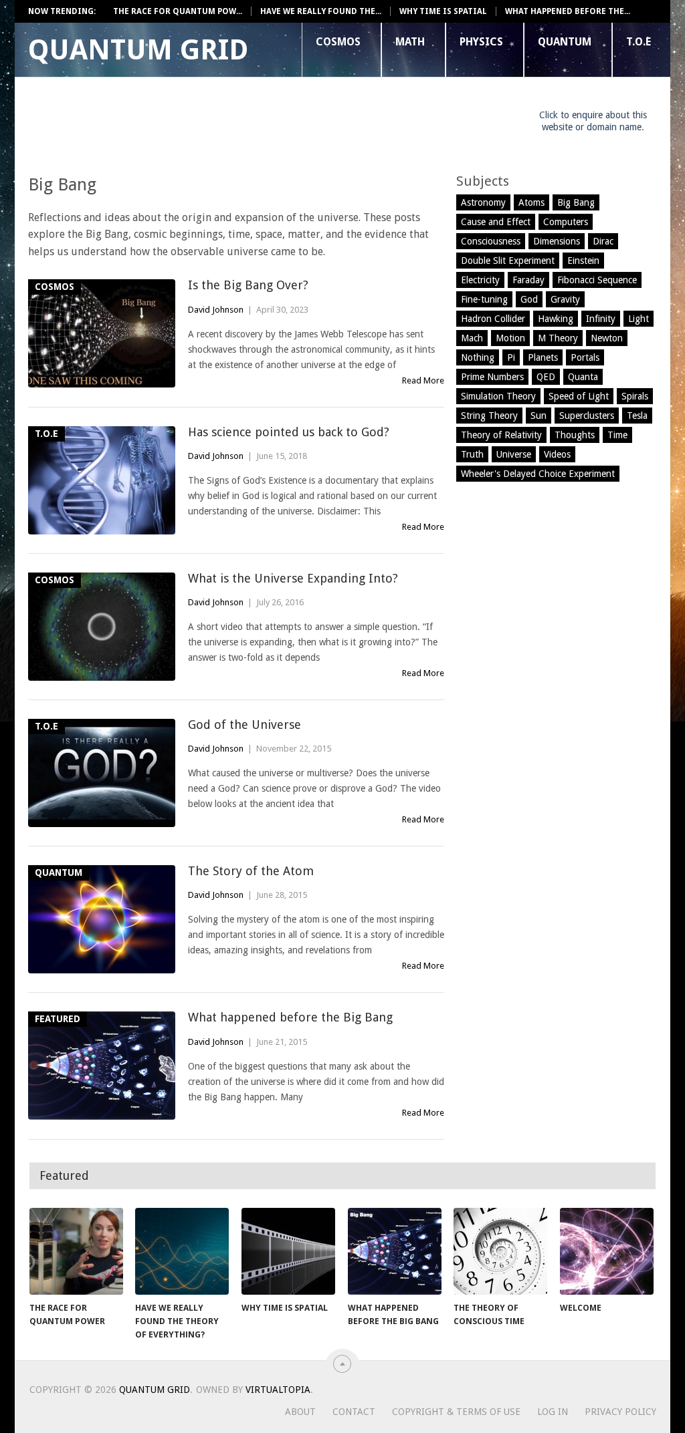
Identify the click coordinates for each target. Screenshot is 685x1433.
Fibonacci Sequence (597, 280)
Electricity (480, 280)
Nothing (477, 357)
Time (617, 435)
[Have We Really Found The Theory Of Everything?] (182, 1251)
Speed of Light (579, 396)
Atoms (531, 202)
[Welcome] (607, 1251)
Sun (538, 415)
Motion (510, 338)
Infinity (600, 318)
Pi (511, 357)
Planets (543, 357)
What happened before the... (567, 11)
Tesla (637, 415)
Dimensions (556, 241)
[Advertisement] (271, 124)
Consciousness (490, 241)
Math (410, 41)
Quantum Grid (138, 50)
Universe (513, 454)
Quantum (564, 41)
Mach (472, 338)
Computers (565, 221)
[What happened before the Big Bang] (395, 1251)
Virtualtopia (278, 1389)
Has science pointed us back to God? (288, 432)
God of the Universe (244, 725)
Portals (585, 357)
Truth (472, 454)
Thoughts (575, 435)
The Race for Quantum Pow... (177, 11)
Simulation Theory (498, 396)
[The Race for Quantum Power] (76, 1251)
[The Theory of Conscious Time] (500, 1251)
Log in (552, 1411)
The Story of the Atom (251, 871)
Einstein (583, 260)
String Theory (489, 415)
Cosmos (338, 41)
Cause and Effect (495, 221)
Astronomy (483, 202)
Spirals (634, 396)
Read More (423, 380)
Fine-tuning (484, 299)
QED (545, 376)
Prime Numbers (492, 376)
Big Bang (576, 202)
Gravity (565, 299)
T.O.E (638, 41)
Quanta (583, 376)
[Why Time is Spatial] (288, 1251)
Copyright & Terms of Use (456, 1411)
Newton (607, 338)
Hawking (555, 318)
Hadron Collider (493, 318)
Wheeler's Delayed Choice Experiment (538, 473)
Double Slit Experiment (508, 260)
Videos (557, 454)
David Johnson (215, 310)
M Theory (558, 338)
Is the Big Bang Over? (248, 285)
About (300, 1411)
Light (638, 318)
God (529, 299)
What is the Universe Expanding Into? (293, 578)
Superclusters (586, 415)
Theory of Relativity (501, 435)
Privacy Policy (620, 1411)
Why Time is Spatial (443, 11)
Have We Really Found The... (320, 11)
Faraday (528, 280)
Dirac (603, 241)
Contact (353, 1411)
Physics (481, 41)
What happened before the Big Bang (290, 1017)
